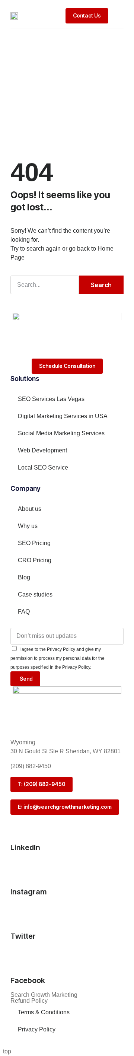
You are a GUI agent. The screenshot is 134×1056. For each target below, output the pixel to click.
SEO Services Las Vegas (51, 399)
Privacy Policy (36, 1029)
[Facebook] (19, 957)
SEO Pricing (34, 543)
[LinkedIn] (19, 824)
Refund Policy (29, 1001)
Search (101, 285)
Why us (28, 526)
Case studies (35, 594)
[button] (118, 15)
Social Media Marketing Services (61, 433)
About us (29, 509)
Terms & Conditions (44, 1012)
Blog (24, 577)
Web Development (42, 450)
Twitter (23, 936)
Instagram (28, 891)
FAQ (24, 611)
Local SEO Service (43, 467)
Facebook (27, 980)
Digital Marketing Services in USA (63, 416)
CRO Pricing (34, 560)
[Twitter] (19, 912)
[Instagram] (19, 868)
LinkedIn (25, 847)
